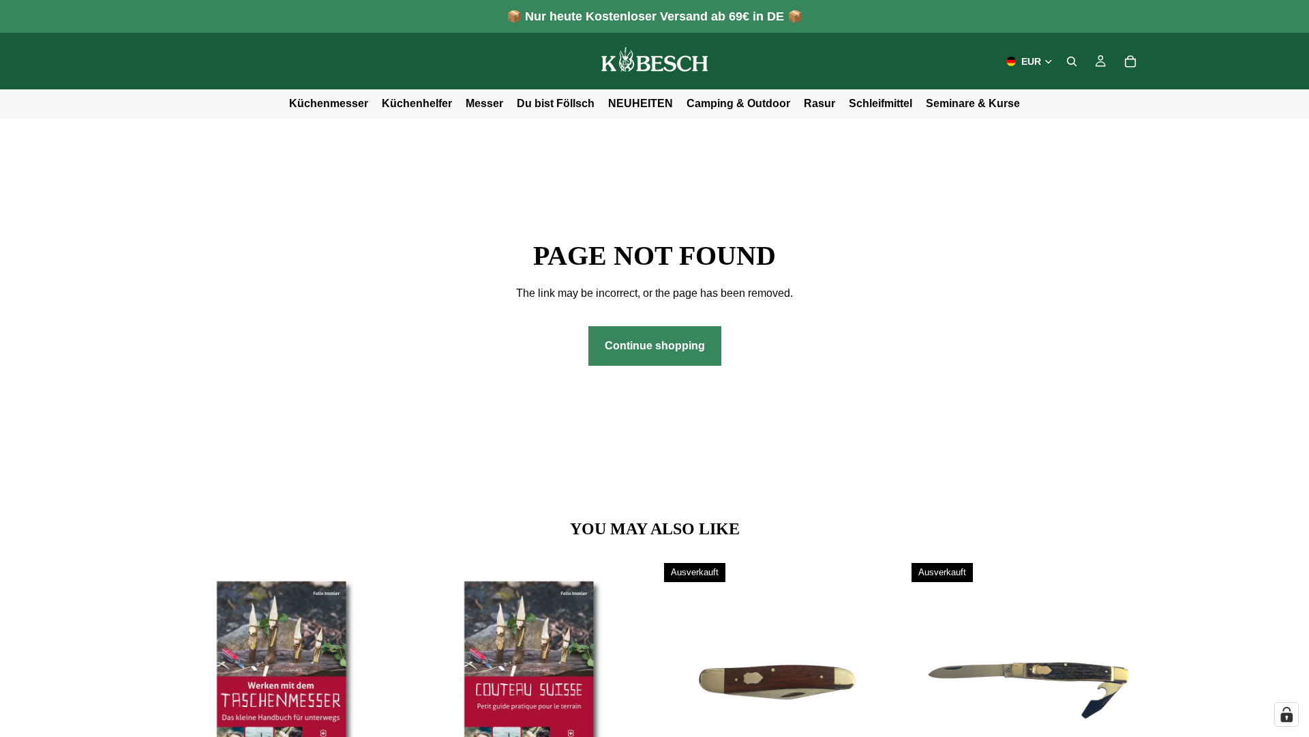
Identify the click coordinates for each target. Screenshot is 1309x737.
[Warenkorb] (1130, 61)
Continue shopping (655, 345)
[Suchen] (1072, 61)
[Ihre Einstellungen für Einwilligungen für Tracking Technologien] (1286, 714)
